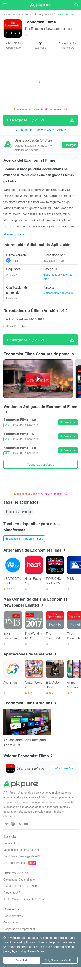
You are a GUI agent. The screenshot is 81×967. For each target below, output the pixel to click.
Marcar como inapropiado (58, 293)
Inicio (6, 14)
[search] (76, 5)
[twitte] (19, 824)
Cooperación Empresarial (19, 929)
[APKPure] (40, 5)
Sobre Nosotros (13, 916)
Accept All (21, 960)
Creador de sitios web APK (20, 886)
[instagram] (13, 824)
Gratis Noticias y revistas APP (57, 277)
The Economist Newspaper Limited (48, 28)
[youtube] (26, 824)
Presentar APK (12, 892)
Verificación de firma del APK (21, 850)
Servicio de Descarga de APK (22, 856)
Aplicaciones (20, 14)
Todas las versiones (40, 464)
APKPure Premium (15, 862)
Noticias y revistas (42, 14)
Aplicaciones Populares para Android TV (24, 742)
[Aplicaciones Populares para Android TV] (27, 722)
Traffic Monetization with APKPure (24, 899)
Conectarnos (11, 922)
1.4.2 (15, 260)
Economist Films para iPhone (26, 538)
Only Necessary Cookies (59, 960)
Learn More (36, 951)
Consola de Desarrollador (19, 879)
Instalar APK (11, 843)
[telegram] (6, 824)
